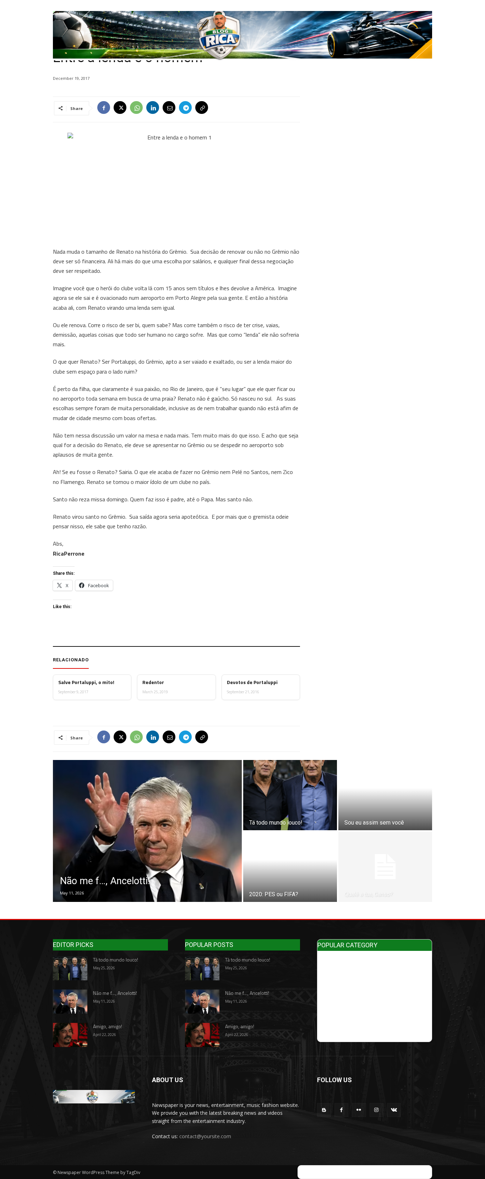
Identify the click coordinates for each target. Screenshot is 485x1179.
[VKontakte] (394, 1110)
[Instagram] (376, 1110)
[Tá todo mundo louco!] (290, 795)
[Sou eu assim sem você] (385, 795)
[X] (120, 108)
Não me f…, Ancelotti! (115, 993)
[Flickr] (359, 1110)
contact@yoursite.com (205, 1136)
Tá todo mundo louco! (115, 959)
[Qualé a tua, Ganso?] (385, 867)
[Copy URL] (202, 108)
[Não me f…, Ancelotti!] (147, 831)
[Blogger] (324, 1110)
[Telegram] (185, 108)
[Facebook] (104, 108)
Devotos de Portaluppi (252, 682)
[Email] (169, 108)
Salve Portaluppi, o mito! (86, 682)
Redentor (153, 682)
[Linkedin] (153, 108)
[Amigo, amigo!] (70, 1035)
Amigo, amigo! (107, 1026)
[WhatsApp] (136, 108)
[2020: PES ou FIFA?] (290, 867)
